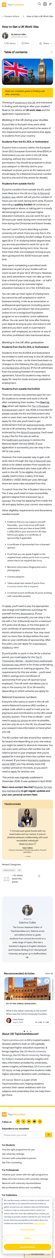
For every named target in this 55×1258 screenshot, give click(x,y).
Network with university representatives (21, 1183)
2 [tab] (27, 857)
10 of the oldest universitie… (21, 1003)
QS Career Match (11, 1079)
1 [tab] (25, 857)
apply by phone (19, 720)
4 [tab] (30, 857)
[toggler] (50, 3)
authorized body (35, 424)
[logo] (13, 3)
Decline (27, 1238)
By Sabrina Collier (18, 34)
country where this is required (23, 586)
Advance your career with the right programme (25, 1174)
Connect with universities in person (19, 1158)
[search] (39, 4)
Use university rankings (13, 1154)
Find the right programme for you (18, 1149)
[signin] (45, 3)
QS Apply (7, 1070)
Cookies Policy (39, 1223)
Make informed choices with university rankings (25, 1179)
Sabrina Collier (27, 922)
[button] (24, 1031)
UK (19, 870)
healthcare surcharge (18, 439)
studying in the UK (25, 102)
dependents (27, 613)
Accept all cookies (27, 1247)
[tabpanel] (27, 830)
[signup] (22, 43)
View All (49, 973)
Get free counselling (12, 1162)
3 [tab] (29, 857)
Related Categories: (11, 864)
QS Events (40, 1066)
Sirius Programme (30, 432)
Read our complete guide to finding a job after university (25, 93)
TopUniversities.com (13, 1040)
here (39, 560)
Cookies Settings (27, 1229)
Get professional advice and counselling (21, 1187)
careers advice (9, 870)
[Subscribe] (48, 1134)
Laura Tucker (18, 1019)
